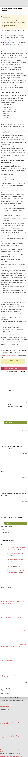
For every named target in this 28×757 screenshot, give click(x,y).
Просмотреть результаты (7, 540)
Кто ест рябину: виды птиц (13, 553)
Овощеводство (9, 355)
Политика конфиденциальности (14, 756)
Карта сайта (3, 756)
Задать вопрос (14, 360)
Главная (3, 355)
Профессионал (5, 532)
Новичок (3, 529)
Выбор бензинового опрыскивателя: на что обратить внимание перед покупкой (12, 601)
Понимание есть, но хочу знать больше (11, 531)
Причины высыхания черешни (15, 559)
